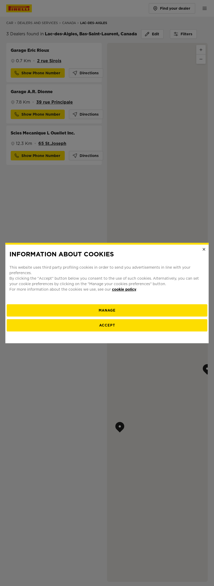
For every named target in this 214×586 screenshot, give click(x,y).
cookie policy (124, 289)
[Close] (204, 249)
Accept (107, 325)
